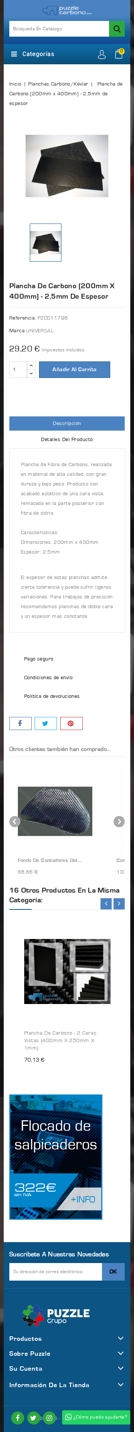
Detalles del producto (67, 439)
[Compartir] (20, 723)
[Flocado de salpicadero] (55, 1157)
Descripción (67, 423)
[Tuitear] (46, 723)
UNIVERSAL (40, 330)
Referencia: (22, 318)
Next (119, 821)
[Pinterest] (71, 723)
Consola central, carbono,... (60, 860)
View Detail (98, 920)
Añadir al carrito (74, 369)
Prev (14, 821)
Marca (17, 330)
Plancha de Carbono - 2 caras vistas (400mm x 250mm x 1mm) (60, 1041)
